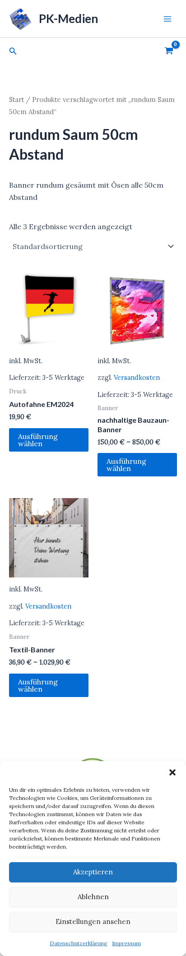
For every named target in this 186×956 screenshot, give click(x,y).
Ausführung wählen (38, 440)
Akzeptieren (93, 872)
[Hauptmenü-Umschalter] (167, 18)
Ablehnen (93, 896)
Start (16, 99)
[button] (172, 772)
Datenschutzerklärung (78, 943)
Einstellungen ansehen (93, 921)
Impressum (126, 943)
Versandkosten (137, 378)
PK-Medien (68, 18)
